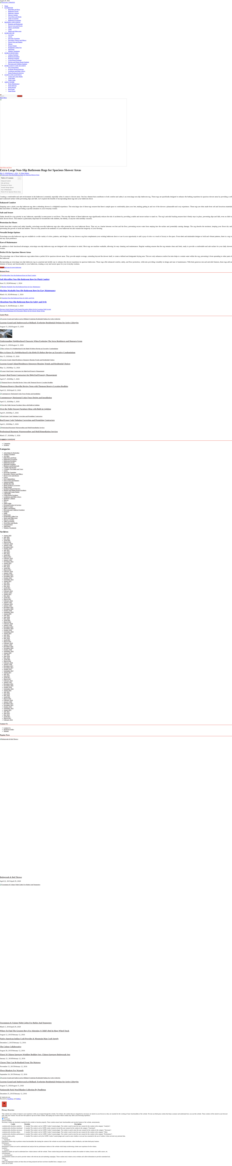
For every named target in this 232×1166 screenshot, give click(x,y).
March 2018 (7, 661)
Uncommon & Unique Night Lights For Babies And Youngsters (26, 1023)
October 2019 (8, 630)
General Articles (9, 482)
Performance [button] (5, 1143)
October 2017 (8, 669)
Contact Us (7, 728)
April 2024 (7, 568)
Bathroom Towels (13, 11)
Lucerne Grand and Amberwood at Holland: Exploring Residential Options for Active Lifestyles (39, 323)
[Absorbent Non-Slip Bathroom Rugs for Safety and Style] (17, 298)
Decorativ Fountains (14, 38)
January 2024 (8, 573)
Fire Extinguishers (13, 67)
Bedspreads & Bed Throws (11, 877)
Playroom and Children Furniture (17, 64)
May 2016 (7, 695)
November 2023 (8, 576)
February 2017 (8, 681)
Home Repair (12, 87)
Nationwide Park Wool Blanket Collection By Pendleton (23, 1090)
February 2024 (8, 571)
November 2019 (8, 628)
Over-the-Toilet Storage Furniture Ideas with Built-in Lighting (25, 409)
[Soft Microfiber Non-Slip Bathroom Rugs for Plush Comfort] (18, 275)
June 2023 (7, 584)
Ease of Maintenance (6, 189)
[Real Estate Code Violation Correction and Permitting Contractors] (21, 416)
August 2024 (7, 563)
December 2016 (8, 684)
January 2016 (8, 702)
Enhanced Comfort (6, 181)
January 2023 (8, 592)
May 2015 (7, 715)
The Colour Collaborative (10, 1047)
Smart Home (11, 91)
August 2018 (7, 653)
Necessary (7, 1119)
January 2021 (8, 606)
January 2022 (8, 602)
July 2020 (7, 615)
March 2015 (7, 718)
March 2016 (7, 698)
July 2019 (7, 635)
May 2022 (7, 596)
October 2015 (8, 707)
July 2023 (7, 583)
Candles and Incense (10, 467)
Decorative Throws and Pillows (17, 40)
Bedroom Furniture (13, 58)
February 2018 (8, 663)
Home (6, 6)
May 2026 (7, 539)
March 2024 (7, 570)
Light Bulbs (11, 78)
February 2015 (8, 720)
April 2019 (7, 640)
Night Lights (11, 80)
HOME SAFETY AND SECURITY (15, 65)
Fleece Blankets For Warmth (11, 1070)
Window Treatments (14, 51)
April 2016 (7, 697)
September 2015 (9, 708)
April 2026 (7, 540)
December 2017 (8, 666)
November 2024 (8, 561)
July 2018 (7, 654)
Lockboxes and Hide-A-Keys (16, 71)
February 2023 (8, 591)
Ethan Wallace (25, 173)
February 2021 (8, 604)
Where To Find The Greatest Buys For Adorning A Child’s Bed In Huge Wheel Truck (34, 1031)
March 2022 (7, 599)
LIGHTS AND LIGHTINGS (13, 74)
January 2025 (8, 560)
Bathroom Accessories (14, 20)
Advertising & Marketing (11, 453)
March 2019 (7, 641)
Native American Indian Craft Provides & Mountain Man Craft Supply (29, 1039)
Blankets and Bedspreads (15, 24)
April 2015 (7, 716)
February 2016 (8, 700)
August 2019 (7, 633)
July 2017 (7, 674)
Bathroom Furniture (13, 56)
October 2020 (8, 610)
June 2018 (7, 656)
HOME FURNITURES (11, 53)
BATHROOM (9, 7)
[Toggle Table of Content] (18, 178)
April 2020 (7, 620)
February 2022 (8, 601)
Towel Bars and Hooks (14, 16)
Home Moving (12, 85)
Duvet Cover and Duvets (15, 26)
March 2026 (7, 542)
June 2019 (7, 637)
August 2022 (7, 594)
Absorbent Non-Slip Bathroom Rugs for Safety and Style (23, 302)
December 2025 (8, 547)
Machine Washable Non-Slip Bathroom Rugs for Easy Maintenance (27, 290)
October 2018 (8, 650)
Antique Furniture (13, 55)
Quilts (10, 29)
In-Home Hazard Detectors (16, 69)
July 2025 (7, 550)
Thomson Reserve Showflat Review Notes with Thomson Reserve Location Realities (34, 386)
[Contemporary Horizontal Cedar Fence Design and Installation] (20, 394)
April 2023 (7, 588)
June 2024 (7, 565)
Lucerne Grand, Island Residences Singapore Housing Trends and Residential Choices (35, 364)
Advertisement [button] (6, 1153)
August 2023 (7, 581)
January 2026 (8, 545)
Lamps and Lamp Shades (15, 76)
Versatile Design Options (7, 187)
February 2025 (8, 558)
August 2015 (7, 710)
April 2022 (7, 597)
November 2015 (8, 705)
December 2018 (8, 646)
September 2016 (9, 689)
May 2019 (7, 638)
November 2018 (8, 648)
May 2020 (7, 619)
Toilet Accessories (13, 18)
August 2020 (7, 614)
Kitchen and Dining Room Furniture (18, 62)
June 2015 (7, 713)
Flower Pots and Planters (15, 42)
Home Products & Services (16, 73)
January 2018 (8, 664)
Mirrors (10, 44)
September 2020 (9, 612)
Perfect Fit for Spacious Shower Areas (11, 192)
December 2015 (8, 703)
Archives (6, 445)
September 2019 (9, 632)
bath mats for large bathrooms (12, 267)
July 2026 (7, 537)
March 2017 (7, 679)
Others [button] (4, 1158)
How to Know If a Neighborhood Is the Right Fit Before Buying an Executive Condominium (37, 352)
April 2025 (7, 555)
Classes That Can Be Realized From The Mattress (20, 1062)
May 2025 (7, 553)
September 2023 (9, 579)
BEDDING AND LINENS (12, 22)
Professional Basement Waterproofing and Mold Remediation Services (29, 431)
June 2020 (7, 617)
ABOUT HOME (9, 82)
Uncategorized (8, 524)
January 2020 (8, 625)
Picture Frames (12, 45)
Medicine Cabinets (13, 13)
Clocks (10, 36)
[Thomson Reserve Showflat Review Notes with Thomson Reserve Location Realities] (26, 382)
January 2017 (8, 682)
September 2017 (9, 671)
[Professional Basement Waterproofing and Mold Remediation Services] (22, 427)
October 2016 (8, 687)
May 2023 (7, 586)
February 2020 (8, 623)
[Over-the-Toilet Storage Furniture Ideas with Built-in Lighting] (20, 405)
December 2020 (8, 607)
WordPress (10, 1099)
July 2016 (7, 692)
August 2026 (7, 535)
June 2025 (7, 552)
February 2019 (8, 643)
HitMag (18, 1099)
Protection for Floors (6, 185)
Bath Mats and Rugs (14, 9)
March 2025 (7, 557)
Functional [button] (5, 1138)
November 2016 (8, 685)
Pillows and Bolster (13, 27)
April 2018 (7, 659)
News (5, 502)
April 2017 (7, 677)
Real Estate (11, 89)
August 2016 (7, 690)
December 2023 (8, 575)
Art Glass (11, 35)
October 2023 (8, 578)
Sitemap (6, 731)
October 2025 (8, 548)
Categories (7, 443)
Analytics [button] (4, 1148)
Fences (6, 477)
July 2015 (7, 712)
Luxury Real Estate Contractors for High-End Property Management (28, 375)
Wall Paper (11, 49)
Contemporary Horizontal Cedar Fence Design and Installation (26, 398)
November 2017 (8, 667)
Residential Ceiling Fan (15, 47)
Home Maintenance (13, 84)
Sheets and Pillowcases (14, 31)
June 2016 (7, 694)
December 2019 (8, 627)
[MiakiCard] (63, 166)
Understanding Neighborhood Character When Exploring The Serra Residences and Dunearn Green (41, 341)
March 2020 (7, 622)
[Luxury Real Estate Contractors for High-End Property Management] (22, 371)
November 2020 (8, 609)
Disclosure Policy (9, 729)
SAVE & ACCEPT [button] (7, 1163)
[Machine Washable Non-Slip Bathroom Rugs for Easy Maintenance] (20, 287)
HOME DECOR (9, 33)
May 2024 (7, 566)
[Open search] (0, 94)
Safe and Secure (5, 183)
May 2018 (7, 658)
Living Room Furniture (14, 60)
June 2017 (7, 676)
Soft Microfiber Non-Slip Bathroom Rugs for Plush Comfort (24, 279)
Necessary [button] (5, 1117)
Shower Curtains (13, 15)
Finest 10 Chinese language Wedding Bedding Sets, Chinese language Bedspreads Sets (35, 1054)
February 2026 (8, 544)
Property (6, 511)
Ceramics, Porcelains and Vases (13, 469)
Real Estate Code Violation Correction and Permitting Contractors (27, 420)
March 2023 (7, 589)
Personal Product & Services (12, 505)
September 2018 (9, 651)
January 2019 (8, 645)
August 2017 (7, 672)
